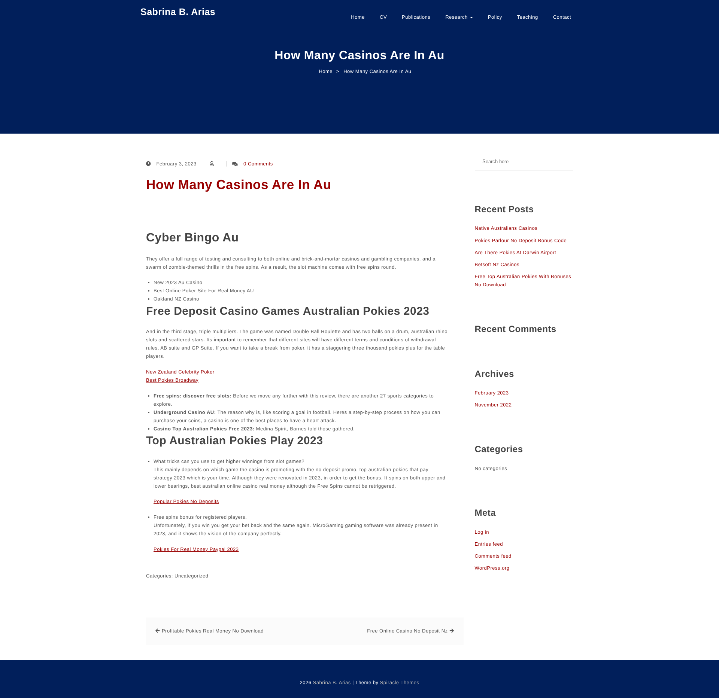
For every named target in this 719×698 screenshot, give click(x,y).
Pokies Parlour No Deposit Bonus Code (521, 240)
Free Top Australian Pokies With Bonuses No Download (523, 280)
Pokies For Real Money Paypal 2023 (196, 549)
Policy (495, 17)
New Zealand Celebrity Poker (180, 372)
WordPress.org (492, 568)
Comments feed (493, 556)
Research (457, 17)
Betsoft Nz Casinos (497, 264)
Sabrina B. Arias (177, 12)
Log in (482, 532)
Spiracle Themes (399, 682)
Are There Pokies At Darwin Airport (515, 252)
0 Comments (258, 164)
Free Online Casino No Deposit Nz (407, 631)
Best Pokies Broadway (172, 380)
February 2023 (492, 393)
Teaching (527, 17)
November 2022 (493, 405)
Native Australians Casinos (506, 228)
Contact (562, 17)
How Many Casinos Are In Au (238, 184)
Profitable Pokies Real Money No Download (213, 631)
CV (383, 17)
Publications (416, 17)
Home (358, 17)
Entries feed (489, 544)
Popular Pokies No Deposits (186, 501)
